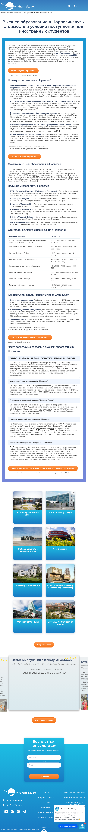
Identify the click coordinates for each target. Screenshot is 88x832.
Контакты (45, 807)
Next (87, 706)
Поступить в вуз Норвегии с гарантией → (30, 337)
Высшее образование (74, 793)
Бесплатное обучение (74, 797)
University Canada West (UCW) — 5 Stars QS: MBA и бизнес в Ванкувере (44, 664)
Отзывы (46, 802)
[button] (84, 702)
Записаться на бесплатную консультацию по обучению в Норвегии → (42, 469)
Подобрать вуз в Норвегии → (24, 157)
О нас (46, 793)
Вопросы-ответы (46, 797)
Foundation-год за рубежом (74, 803)
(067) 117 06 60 (14, 805)
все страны (43, 149)
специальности (39, 147)
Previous (1, 706)
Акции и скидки (45, 817)
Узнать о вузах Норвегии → (23, 71)
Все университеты (44, 645)
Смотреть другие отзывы (44, 720)
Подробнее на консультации (50, 459)
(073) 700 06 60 (14, 800)
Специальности (46, 812)
